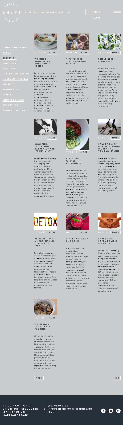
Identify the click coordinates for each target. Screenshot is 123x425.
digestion (9, 58)
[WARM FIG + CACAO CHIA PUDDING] (45, 307)
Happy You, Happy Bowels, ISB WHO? (108, 241)
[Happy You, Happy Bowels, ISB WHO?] (109, 221)
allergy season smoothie (77, 239)
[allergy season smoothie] (77, 221)
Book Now (96, 12)
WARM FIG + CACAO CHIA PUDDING (42, 326)
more (52, 52)
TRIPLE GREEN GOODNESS (106, 60)
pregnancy (10, 89)
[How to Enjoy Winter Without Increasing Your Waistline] (109, 126)
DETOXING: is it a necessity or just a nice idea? (44, 242)
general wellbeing (15, 74)
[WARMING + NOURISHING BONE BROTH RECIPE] (45, 41)
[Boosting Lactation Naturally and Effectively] (45, 126)
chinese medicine (14, 47)
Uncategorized (13, 100)
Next (116, 378)
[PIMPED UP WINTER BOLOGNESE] (77, 134)
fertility (8, 68)
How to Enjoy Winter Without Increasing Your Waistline (109, 148)
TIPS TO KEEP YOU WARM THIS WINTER (76, 61)
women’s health (13, 110)
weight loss (11, 105)
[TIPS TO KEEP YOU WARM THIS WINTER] (77, 41)
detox (6, 53)
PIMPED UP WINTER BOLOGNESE (73, 161)
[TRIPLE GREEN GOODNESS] (109, 41)
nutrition (9, 84)
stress (6, 94)
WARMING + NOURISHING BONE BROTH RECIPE (42, 62)
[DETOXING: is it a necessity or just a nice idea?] (45, 221)
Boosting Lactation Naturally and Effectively (44, 148)
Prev (39, 378)
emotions (9, 63)
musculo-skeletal (15, 79)
